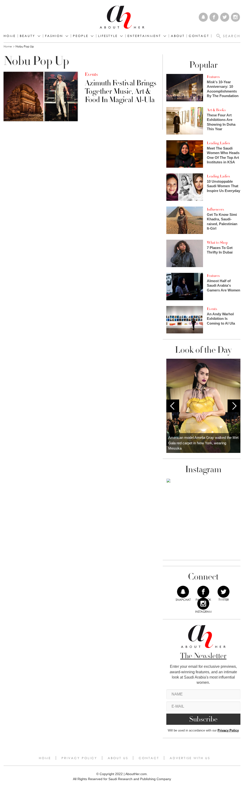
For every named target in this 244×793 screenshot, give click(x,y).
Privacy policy (79, 758)
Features (213, 76)
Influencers (215, 209)
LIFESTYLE (108, 35)
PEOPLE (80, 35)
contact (199, 35)
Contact (149, 758)
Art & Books (216, 110)
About (178, 35)
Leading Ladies (218, 143)
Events (91, 74)
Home (10, 35)
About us (118, 758)
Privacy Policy (228, 730)
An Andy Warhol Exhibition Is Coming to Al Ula (221, 318)
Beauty (27, 35)
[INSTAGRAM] (203, 604)
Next (234, 405)
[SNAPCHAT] (183, 592)
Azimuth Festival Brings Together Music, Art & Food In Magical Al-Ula (120, 91)
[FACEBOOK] (203, 592)
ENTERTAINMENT (144, 35)
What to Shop (217, 242)
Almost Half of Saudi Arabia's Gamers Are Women (223, 285)
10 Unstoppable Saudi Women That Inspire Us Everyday (223, 186)
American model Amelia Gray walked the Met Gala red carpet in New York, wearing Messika (203, 442)
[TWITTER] (223, 592)
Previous (172, 405)
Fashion (54, 35)
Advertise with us (190, 758)
